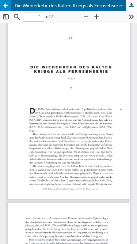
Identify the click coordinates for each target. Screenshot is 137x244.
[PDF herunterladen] (131, 5)
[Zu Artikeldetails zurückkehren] (5, 5)
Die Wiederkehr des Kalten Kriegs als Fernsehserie (68, 5)
